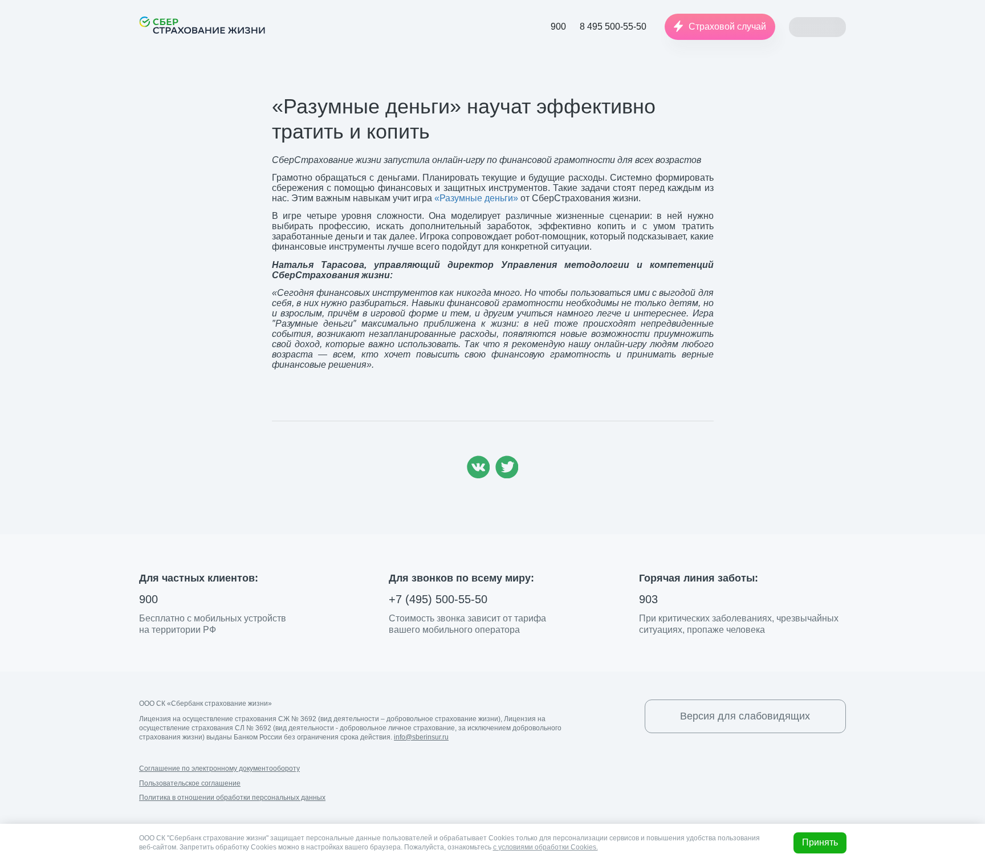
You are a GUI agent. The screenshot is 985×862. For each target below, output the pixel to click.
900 (148, 599)
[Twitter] (506, 475)
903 (648, 599)
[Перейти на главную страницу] (202, 25)
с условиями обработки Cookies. (545, 847)
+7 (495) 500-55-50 (438, 599)
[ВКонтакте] (478, 475)
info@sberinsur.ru (421, 737)
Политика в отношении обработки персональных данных (232, 798)
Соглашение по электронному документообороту (219, 768)
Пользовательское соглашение (190, 783)
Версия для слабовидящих (745, 716)
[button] (720, 27)
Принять (820, 842)
